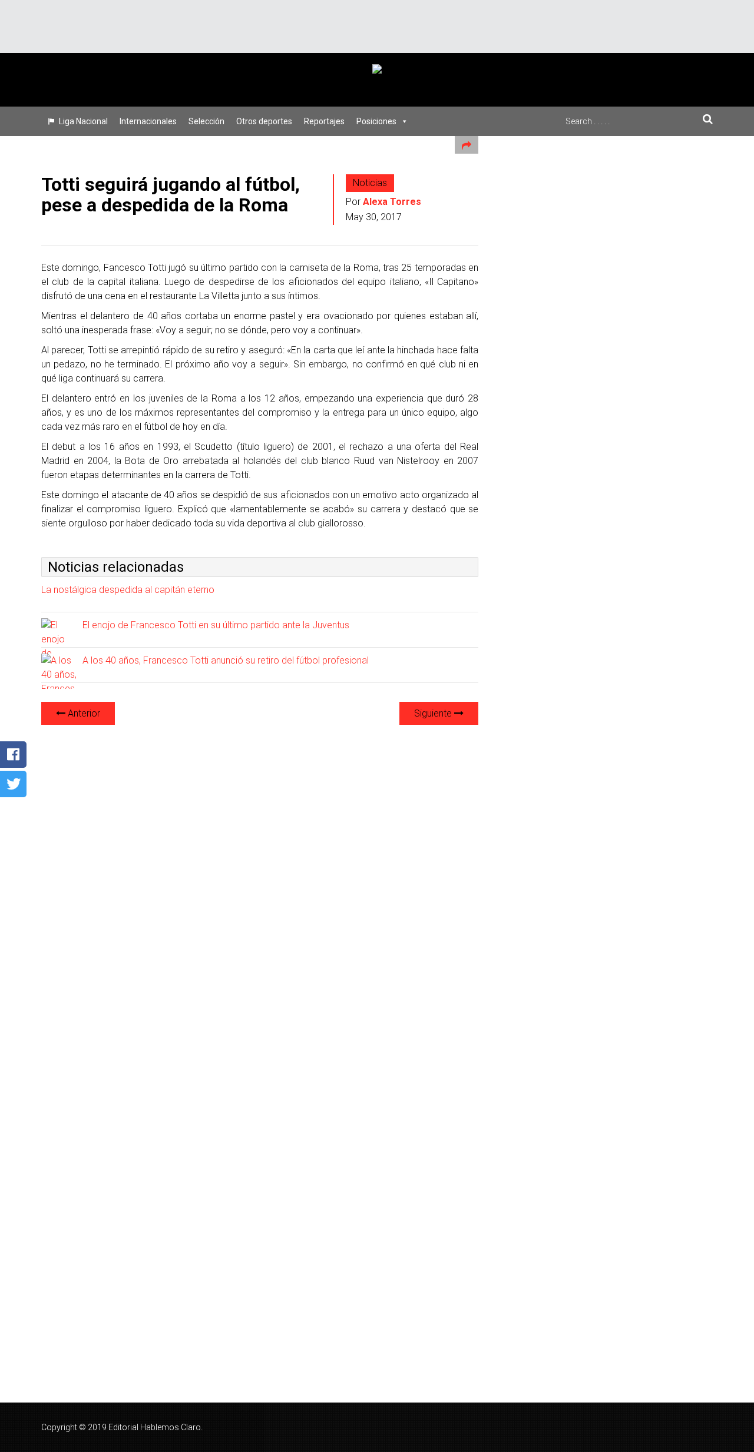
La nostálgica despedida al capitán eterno (127, 589)
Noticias (370, 182)
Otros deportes (264, 121)
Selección (206, 121)
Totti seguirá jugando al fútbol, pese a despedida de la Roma (170, 194)
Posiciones (376, 121)
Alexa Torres (392, 201)
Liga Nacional (83, 121)
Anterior (82, 713)
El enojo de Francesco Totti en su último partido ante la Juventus (215, 625)
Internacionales (148, 121)
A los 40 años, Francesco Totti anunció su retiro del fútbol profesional (225, 660)
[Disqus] (259, 882)
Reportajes (324, 121)
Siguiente (434, 713)
